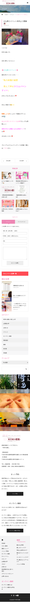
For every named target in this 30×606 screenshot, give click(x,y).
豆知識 (5, 353)
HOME (2, 540)
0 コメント (8, 221)
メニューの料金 (21, 564)
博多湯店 (5, 340)
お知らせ (5, 327)
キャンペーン (5, 556)
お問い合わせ (5, 576)
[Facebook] (11, 595)
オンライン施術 (7, 336)
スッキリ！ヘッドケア (22, 557)
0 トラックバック (21, 221)
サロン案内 (5, 546)
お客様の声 (6, 323)
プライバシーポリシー (7, 573)
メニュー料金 (5, 551)
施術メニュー (5, 548)
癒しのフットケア (21, 547)
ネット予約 (15, 493)
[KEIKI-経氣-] (9, 2)
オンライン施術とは (7, 584)
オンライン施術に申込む (15, 530)
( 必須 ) (10, 230)
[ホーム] (2, 14)
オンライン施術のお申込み (8, 588)
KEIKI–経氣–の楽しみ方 (9, 319)
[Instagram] (13, 595)
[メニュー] (27, 2)
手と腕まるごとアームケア (22, 560)
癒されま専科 (20, 545)
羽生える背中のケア (22, 550)
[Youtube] (17, 595)
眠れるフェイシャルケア (22, 553)
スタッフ (4, 559)
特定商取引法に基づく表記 (7, 570)
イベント (6, 30)
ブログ (3, 564)
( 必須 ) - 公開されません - (11, 235)
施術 (4, 344)
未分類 (5, 348)
